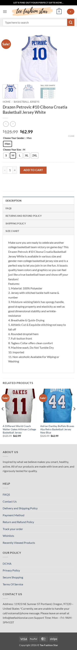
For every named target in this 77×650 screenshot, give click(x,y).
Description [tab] (13, 200)
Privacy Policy (11, 570)
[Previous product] (13, 124)
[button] (5, 11)
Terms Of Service (13, 584)
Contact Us (10, 501)
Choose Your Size (12, 150)
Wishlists (8, 535)
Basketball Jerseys (26, 101)
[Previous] (8, 57)
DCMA (7, 563)
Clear (71, 136)
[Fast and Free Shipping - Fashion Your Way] (32, 11)
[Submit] (70, 22)
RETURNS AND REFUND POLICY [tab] (24, 215)
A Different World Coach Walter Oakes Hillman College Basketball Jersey (19, 429)
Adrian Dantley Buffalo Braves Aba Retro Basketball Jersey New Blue (57, 429)
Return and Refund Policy (18, 522)
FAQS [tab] (8, 208)
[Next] (68, 57)
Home (6, 101)
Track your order (13, 529)
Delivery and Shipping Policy (20, 508)
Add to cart (33, 170)
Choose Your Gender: (14, 138)
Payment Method (13, 515)
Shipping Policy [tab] (16, 223)
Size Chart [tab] (12, 231)
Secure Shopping (13, 577)
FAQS (6, 494)
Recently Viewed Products (19, 542)
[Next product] (6, 124)
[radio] (7, 144)
